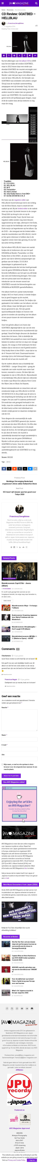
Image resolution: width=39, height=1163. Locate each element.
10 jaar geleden (18, 656)
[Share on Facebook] (4, 55)
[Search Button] (36, 3)
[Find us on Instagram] (17, 1008)
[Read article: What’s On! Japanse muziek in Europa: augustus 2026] (6, 993)
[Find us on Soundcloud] (27, 1008)
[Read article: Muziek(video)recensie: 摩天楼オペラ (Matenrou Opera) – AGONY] (6, 638)
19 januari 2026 (17, 588)
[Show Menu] (3, 3)
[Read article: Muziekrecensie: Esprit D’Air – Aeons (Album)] (19, 571)
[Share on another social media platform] (35, 55)
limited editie (22, 208)
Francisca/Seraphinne (16, 23)
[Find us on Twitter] (12, 1008)
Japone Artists (20, 1150)
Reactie (5, 707)
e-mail (7, 878)
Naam (4, 735)
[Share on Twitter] (9, 55)
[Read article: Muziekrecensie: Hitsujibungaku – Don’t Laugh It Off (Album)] (6, 629)
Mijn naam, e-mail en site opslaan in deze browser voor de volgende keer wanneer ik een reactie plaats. (20, 767)
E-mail (5, 745)
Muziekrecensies (20, 10)
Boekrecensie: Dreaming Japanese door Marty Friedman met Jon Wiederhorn (24, 617)
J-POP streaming (19, 1145)
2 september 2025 (18, 641)
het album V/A (24, 61)
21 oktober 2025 (17, 631)
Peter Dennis (7, 588)
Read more (8, 600)
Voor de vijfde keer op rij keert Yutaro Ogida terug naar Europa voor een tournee (23, 981)
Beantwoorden (7, 674)
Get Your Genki (20, 1138)
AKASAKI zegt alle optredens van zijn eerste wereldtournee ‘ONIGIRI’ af (24, 969)
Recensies (10, 10)
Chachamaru (6, 656)
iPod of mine (19, 1143)
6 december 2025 (18, 622)
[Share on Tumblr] (19, 55)
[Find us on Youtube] (22, 1008)
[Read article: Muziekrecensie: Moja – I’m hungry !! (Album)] (6, 608)
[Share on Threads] (24, 55)
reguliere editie (20, 200)
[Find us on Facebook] (7, 1008)
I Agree (32, 1160)
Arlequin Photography (19, 1135)
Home (3, 10)
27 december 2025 (18, 610)
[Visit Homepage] (19, 3)
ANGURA (19, 1133)
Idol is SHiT (19, 1140)
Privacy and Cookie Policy (16, 1160)
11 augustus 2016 (9, 26)
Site (3, 755)
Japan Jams (19, 1148)
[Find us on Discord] (32, 1008)
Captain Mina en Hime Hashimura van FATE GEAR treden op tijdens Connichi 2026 (24, 958)
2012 (8, 462)
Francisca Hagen (11, 679)
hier (25, 868)
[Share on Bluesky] (30, 55)
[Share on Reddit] (14, 55)
